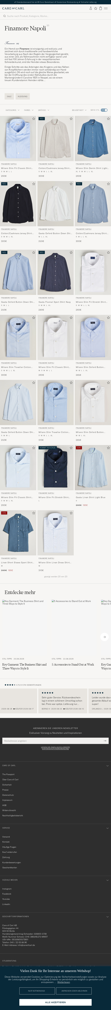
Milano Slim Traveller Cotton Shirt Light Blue (16, 367)
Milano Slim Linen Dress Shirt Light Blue (54, 562)
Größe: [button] (42, 110)
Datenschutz (8, 795)
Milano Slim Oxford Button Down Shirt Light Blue (90, 367)
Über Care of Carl (10, 779)
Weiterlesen (63, 982)
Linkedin (6, 904)
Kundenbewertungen (11, 862)
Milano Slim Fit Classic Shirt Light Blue (16, 497)
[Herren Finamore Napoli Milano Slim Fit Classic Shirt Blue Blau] (18, 138)
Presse (5, 789)
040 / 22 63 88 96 (18, 942)
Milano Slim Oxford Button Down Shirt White (90, 432)
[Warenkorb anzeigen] (100, 8)
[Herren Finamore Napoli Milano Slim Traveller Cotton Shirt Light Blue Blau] (18, 337)
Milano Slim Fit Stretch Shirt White (91, 302)
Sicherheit (7, 784)
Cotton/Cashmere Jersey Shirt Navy (16, 233)
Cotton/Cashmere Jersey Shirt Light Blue (91, 233)
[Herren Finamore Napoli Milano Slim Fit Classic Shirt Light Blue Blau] (18, 467)
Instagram (7, 888)
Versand (6, 836)
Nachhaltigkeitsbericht (12, 815)
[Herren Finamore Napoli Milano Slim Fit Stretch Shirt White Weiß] (93, 272)
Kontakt (6, 842)
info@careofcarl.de (26, 945)
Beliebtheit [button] (78, 110)
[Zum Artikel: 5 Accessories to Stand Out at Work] (74, 637)
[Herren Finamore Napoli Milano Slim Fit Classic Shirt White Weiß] (55, 337)
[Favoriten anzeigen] (95, 8)
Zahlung (6, 857)
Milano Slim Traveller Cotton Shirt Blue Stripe (53, 432)
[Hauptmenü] (106, 8)
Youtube (6, 899)
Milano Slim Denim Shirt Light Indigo (91, 168)
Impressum (7, 800)
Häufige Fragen (9, 847)
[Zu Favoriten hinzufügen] (33, 119)
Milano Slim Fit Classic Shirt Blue (16, 168)
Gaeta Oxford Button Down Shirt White (55, 233)
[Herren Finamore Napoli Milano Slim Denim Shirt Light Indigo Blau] (93, 138)
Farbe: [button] (27, 110)
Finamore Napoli (9, 164)
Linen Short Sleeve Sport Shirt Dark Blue (17, 562)
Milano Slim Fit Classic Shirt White (54, 367)
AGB (4, 805)
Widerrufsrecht (9, 810)
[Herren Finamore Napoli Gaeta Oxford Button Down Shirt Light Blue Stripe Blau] (18, 402)
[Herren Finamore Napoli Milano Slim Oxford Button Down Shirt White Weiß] (93, 402)
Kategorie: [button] (11, 110)
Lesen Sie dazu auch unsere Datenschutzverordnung (55, 748)
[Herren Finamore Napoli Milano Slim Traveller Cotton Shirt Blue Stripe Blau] (55, 402)
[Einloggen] (91, 8)
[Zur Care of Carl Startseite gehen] (13, 8)
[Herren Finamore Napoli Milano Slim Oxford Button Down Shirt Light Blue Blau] (93, 337)
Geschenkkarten (9, 867)
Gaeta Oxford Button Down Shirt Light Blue (18, 302)
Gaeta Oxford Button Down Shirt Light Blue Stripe (18, 432)
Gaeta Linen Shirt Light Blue (90, 497)
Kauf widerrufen (9, 852)
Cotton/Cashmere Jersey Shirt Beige (54, 168)
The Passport (8, 774)
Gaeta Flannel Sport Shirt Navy (55, 302)
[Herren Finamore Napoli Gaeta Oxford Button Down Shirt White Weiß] (55, 203)
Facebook (6, 894)
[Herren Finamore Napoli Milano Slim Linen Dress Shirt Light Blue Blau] (55, 532)
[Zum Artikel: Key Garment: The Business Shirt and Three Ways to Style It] (24, 637)
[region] (55, 701)
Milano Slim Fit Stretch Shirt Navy (54, 497)
